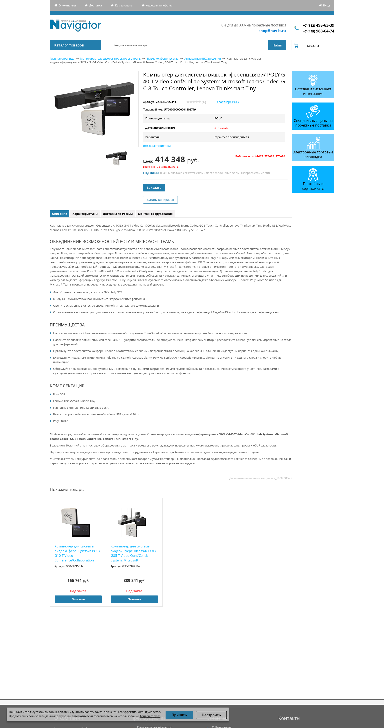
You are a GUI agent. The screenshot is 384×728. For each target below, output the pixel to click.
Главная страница (62, 58)
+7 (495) (318, 31)
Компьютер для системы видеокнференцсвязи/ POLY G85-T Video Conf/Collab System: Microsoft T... (133, 553)
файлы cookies (49, 712)
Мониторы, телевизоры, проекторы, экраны (110, 58)
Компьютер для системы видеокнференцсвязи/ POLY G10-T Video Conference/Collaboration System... (77, 553)
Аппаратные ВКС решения (202, 58)
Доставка (95, 5)
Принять (179, 715)
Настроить (211, 715)
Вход (326, 5)
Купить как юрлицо (160, 200)
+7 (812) (318, 25)
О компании (67, 5)
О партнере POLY (227, 102)
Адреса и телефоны (159, 5)
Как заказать (124, 5)
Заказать (154, 187)
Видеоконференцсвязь (163, 58)
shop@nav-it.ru (272, 30)
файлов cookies (150, 716)
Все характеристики (157, 146)
